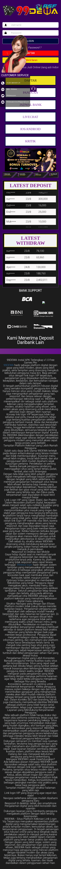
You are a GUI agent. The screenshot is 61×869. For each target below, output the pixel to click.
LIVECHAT (30, 117)
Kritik (30, 141)
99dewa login (24, 564)
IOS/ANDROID (30, 129)
